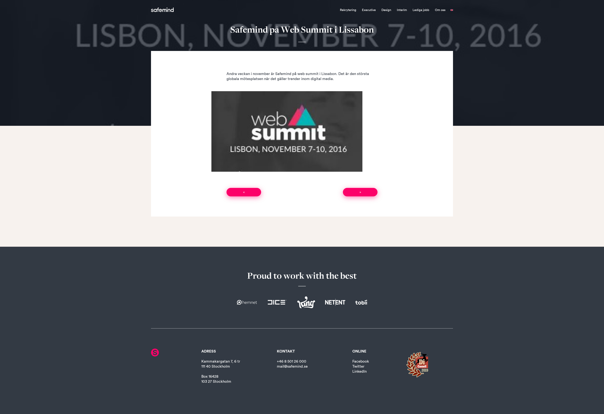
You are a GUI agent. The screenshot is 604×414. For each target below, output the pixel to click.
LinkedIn (359, 371)
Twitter (358, 366)
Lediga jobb (421, 10)
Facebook (360, 361)
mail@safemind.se (292, 366)
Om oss (440, 10)
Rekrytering (348, 10)
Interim (402, 10)
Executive (369, 10)
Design (386, 10)
